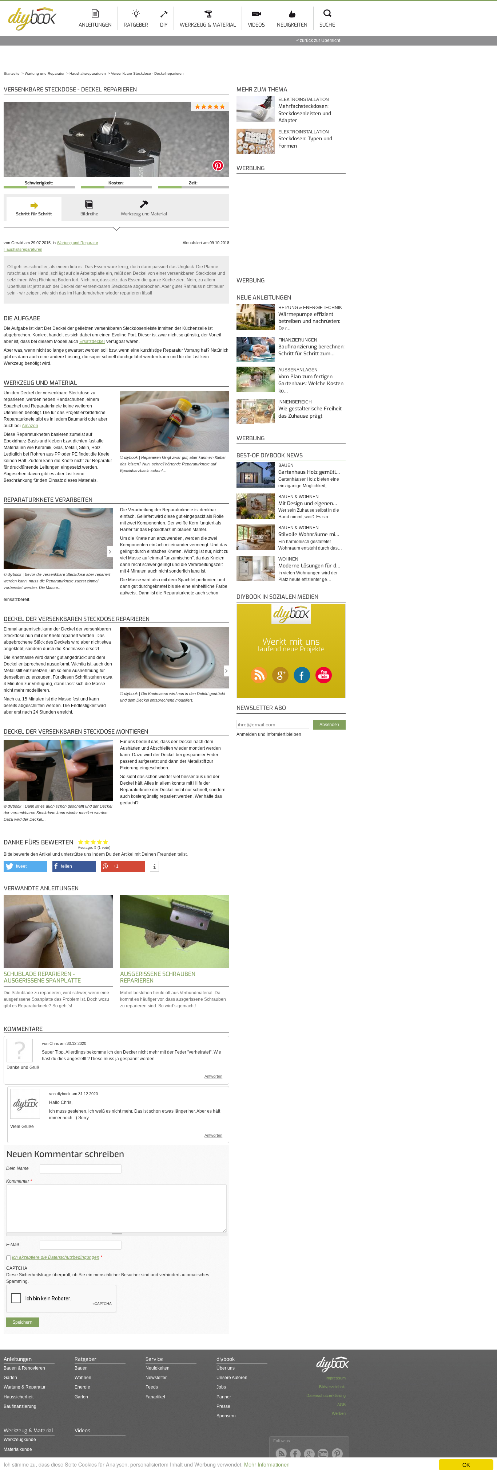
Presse (223, 1406)
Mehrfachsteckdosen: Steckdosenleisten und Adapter (304, 113)
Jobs (221, 1387)
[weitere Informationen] (154, 866)
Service (154, 1359)
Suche (327, 25)
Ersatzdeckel (92, 341)
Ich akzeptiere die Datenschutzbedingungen (55, 1257)
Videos (256, 25)
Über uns (225, 1368)
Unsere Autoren (231, 1377)
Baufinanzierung (20, 1406)
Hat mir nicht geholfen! (81, 841)
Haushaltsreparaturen (23, 249)
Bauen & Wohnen (298, 496)
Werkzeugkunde (20, 1439)
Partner (223, 1396)
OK (466, 1464)
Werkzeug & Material (208, 25)
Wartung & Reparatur (24, 1387)
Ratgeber (136, 25)
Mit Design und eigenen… (307, 503)
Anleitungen (95, 25)
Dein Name (17, 1168)
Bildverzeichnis (332, 1387)
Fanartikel (155, 1396)
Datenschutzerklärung (326, 1395)
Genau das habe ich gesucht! (106, 841)
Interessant (93, 841)
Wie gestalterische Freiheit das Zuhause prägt (310, 412)
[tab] (34, 209)
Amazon (30, 425)
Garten (10, 1377)
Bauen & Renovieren (24, 1368)
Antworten (213, 1076)
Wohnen (288, 559)
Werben (339, 1413)
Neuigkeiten (292, 25)
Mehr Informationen (267, 1464)
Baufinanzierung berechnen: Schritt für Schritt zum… (311, 350)
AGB (341, 1404)
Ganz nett (87, 841)
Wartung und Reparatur (77, 243)
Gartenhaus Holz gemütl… (309, 472)
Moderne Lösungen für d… (309, 565)
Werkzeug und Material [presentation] (144, 214)
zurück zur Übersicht (320, 40)
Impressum (336, 1378)
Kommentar (19, 1181)
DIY (164, 25)
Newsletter (156, 1377)
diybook (225, 1359)
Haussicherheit (18, 1396)
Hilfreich (99, 841)
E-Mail (12, 1244)
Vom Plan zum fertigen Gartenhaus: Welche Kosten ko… (310, 383)
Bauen (286, 465)
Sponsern (226, 1415)
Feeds (152, 1387)
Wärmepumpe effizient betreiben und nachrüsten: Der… (309, 321)
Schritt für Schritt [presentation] (34, 214)
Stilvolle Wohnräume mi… (308, 534)
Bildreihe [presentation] (89, 214)
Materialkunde (18, 1449)
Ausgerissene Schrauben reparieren (157, 977)
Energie (82, 1387)
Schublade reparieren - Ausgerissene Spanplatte (42, 977)
